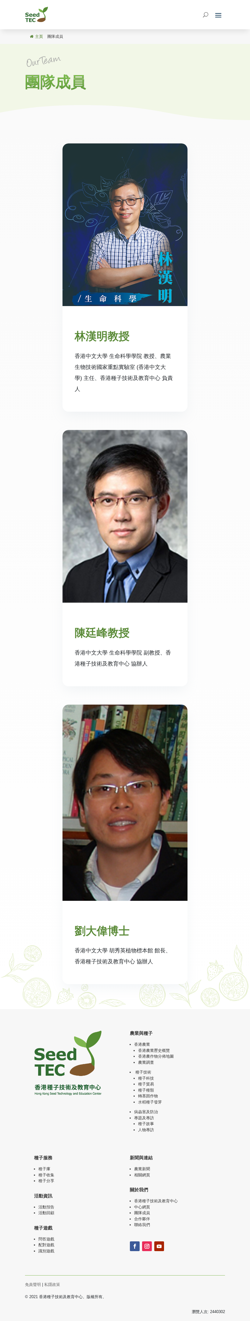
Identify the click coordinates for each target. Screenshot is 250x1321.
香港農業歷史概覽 (154, 1050)
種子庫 (44, 1169)
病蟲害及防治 (146, 1112)
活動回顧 (46, 1213)
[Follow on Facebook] (135, 1246)
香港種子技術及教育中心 (156, 1201)
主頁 (39, 36)
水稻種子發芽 (150, 1102)
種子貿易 (146, 1084)
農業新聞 (142, 1169)
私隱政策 (52, 1284)
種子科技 (146, 1078)
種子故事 (146, 1123)
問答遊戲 (46, 1239)
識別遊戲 (46, 1251)
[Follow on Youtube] (159, 1246)
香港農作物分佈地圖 (156, 1056)
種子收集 (46, 1175)
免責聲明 (33, 1284)
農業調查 (146, 1062)
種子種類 (146, 1090)
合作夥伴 (142, 1219)
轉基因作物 (148, 1096)
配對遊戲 (46, 1245)
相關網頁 (142, 1175)
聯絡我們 (142, 1224)
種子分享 (46, 1180)
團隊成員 (142, 1213)
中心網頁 (142, 1207)
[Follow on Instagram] (147, 1246)
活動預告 (46, 1207)
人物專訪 (146, 1130)
